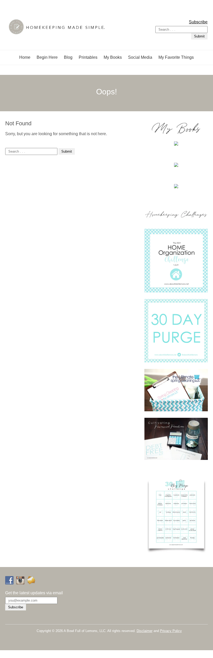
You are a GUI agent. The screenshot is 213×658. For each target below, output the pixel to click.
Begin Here (47, 57)
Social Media (140, 57)
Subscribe (198, 22)
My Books (113, 57)
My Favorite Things (176, 57)
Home (24, 57)
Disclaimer (144, 631)
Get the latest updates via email (34, 593)
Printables (88, 57)
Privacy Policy (171, 631)
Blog (68, 57)
